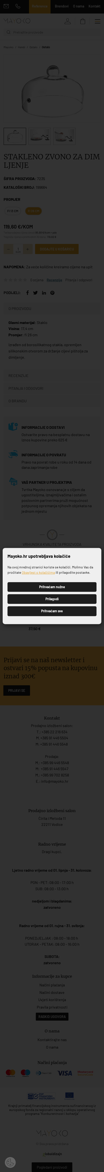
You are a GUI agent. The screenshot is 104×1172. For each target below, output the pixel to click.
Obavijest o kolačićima (38, 572)
